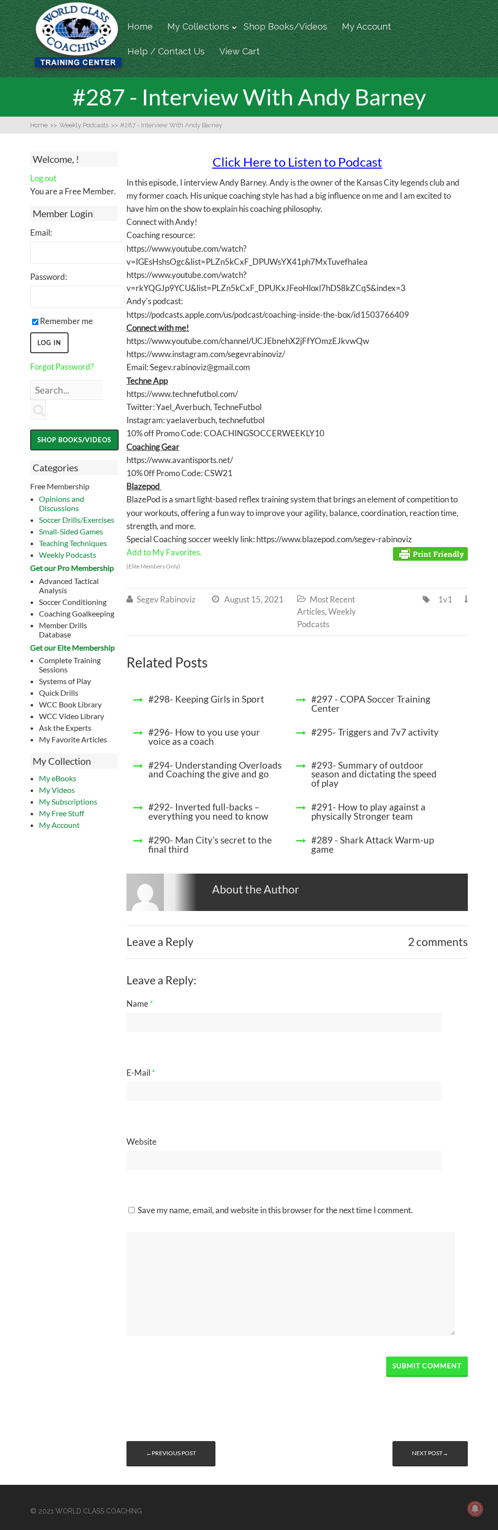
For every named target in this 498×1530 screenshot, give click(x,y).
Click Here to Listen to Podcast (297, 162)
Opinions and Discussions (61, 503)
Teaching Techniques (73, 543)
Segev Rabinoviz (166, 599)
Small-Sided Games (71, 531)
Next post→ (430, 1453)
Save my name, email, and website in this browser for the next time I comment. (275, 1210)
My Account (366, 26)
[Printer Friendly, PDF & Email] (430, 553)
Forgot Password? (62, 366)
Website (141, 1141)
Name (139, 1003)
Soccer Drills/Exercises (76, 519)
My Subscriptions (68, 801)
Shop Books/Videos (285, 26)
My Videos (57, 789)
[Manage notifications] (475, 1508)
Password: (48, 277)
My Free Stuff (61, 813)
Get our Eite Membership (72, 647)
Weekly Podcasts (67, 554)
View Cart (239, 51)
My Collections (198, 26)
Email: (41, 232)
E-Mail (140, 1072)
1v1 (445, 599)
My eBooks (57, 778)
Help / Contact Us (166, 51)
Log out (43, 178)
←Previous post (171, 1453)
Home (140, 26)
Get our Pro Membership (72, 567)
